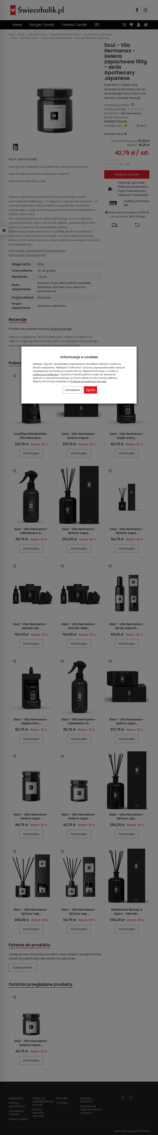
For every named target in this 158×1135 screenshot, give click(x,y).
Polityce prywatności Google (88, 381)
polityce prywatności (46, 374)
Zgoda (90, 390)
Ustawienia (72, 390)
